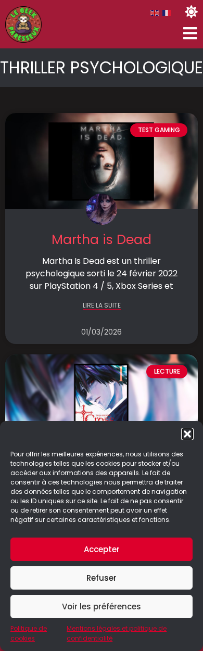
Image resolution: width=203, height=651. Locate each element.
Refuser (101, 577)
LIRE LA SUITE (102, 306)
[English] (155, 13)
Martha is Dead (101, 240)
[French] (167, 13)
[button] (187, 434)
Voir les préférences (101, 606)
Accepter (102, 549)
